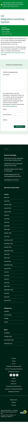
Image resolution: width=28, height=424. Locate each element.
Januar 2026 (7, 208)
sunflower (11, 415)
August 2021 (7, 268)
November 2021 (8, 265)
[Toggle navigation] (25, 11)
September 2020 (8, 289)
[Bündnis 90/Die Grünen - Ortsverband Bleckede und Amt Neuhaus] (1, 4)
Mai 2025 (6, 222)
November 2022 (8, 243)
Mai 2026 (6, 197)
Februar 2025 (7, 233)
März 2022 (7, 258)
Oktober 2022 (7, 247)
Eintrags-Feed (8, 336)
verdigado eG (9, 416)
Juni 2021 (6, 275)
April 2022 (7, 254)
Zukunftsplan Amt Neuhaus (11, 180)
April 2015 (7, 297)
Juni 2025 (6, 218)
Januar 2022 (7, 261)
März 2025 (7, 229)
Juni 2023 (6, 236)
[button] (13, 366)
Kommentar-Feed (9, 340)
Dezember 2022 (8, 240)
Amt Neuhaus (7, 315)
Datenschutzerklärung (11, 106)
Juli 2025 (6, 215)
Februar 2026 (7, 204)
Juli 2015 (6, 293)
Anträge (6, 318)
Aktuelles (6, 311)
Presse (6, 322)
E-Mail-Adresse (7, 114)
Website (5, 120)
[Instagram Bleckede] (14, 375)
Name (5, 109)
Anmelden (7, 333)
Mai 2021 (6, 279)
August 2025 (7, 211)
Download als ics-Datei (7, 34)
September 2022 (8, 250)
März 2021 (7, 286)
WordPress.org (8, 343)
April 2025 (7, 226)
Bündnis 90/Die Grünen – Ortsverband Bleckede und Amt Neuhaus (13, 4)
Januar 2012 (7, 300)
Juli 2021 (6, 272)
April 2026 (7, 201)
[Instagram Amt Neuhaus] (17, 375)
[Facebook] (11, 375)
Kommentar (6, 74)
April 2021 (7, 282)
